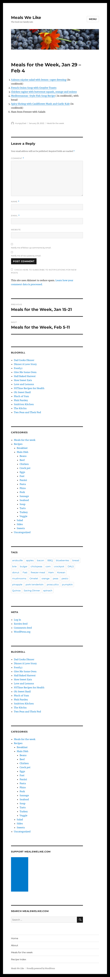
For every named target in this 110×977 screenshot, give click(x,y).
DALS (71, 566)
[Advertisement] (20, 874)
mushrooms (19, 578)
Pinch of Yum (21, 396)
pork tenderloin (35, 584)
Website (16, 229)
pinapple (17, 584)
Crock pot (25, 468)
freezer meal (38, 572)
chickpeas (36, 566)
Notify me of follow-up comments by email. (31, 248)
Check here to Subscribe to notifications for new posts (43, 271)
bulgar (23, 566)
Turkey (24, 512)
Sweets (21, 528)
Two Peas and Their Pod (27, 412)
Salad (20, 520)
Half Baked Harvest (25, 376)
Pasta (23, 484)
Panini (23, 480)
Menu (93, 19)
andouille (17, 560)
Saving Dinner (32, 590)
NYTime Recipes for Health (29, 388)
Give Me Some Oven (25, 372)
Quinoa (16, 590)
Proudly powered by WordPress (41, 968)
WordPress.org (22, 631)
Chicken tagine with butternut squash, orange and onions (44, 91)
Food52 (18, 368)
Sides (20, 524)
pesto (65, 578)
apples (30, 560)
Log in (17, 619)
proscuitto (53, 584)
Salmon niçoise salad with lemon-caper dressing (38, 79)
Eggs (22, 472)
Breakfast (22, 448)
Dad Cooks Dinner (24, 360)
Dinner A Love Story (25, 364)
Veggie (23, 516)
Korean (61, 572)
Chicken (24, 464)
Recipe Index (18, 959)
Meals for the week (55, 123)
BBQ (50, 560)
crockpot (59, 566)
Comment (17, 158)
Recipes (18, 444)
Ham (51, 572)
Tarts (23, 508)
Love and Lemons (24, 384)
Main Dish (22, 452)
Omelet (34, 578)
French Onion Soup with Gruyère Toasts (33, 87)
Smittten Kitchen (24, 404)
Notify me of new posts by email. (26, 256)
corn (48, 566)
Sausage (24, 496)
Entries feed (21, 623)
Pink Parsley (21, 400)
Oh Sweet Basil (22, 392)
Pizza (23, 488)
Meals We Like (26, 17)
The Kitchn (20, 408)
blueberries (62, 560)
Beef (22, 460)
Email (15, 215)
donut (15, 572)
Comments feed (23, 627)
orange (46, 578)
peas (55, 578)
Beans (23, 456)
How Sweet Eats (23, 380)
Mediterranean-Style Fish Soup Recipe (33, 95)
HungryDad (20, 123)
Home (14, 938)
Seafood (24, 500)
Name (15, 201)
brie (14, 566)
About (14, 945)
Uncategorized (22, 532)
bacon (40, 560)
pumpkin (67, 584)
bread (75, 560)
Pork (22, 492)
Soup (22, 504)
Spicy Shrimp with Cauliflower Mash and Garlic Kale (40, 103)
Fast (22, 476)
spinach (47, 590)
